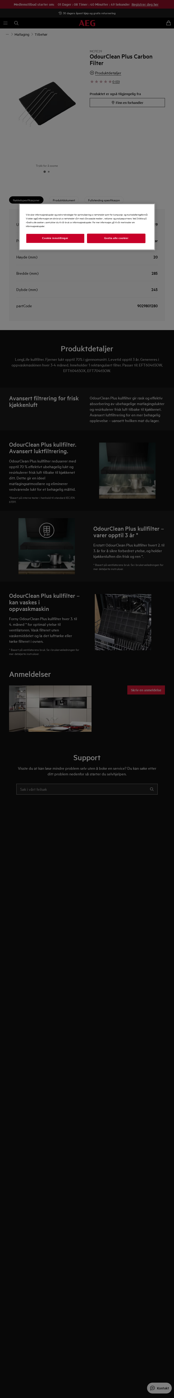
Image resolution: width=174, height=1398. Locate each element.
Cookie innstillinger (55, 238)
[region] (87, 227)
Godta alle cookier (116, 238)
